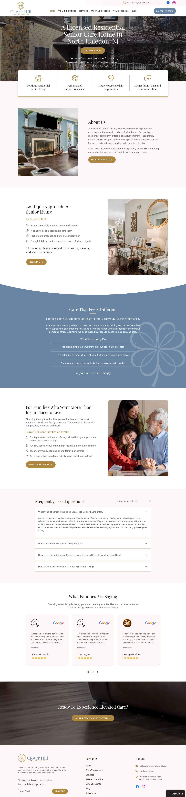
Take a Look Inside (94, 779)
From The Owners (94, 770)
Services (90, 774)
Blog (88, 788)
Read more (34, 647)
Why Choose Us (93, 784)
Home (88, 765)
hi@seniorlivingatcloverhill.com (154, 766)
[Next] (111, 672)
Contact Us (91, 793)
